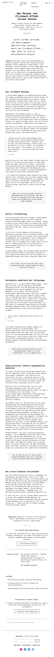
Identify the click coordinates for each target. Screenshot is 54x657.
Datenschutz (27, 645)
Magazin (17, 622)
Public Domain (35, 520)
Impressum (17, 645)
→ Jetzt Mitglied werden (27, 543)
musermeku (23, 2)
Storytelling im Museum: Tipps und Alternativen (25, 579)
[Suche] (37, 640)
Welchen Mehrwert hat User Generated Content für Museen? (28, 588)
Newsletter (36, 645)
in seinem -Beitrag (31, 308)
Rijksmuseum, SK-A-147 (21, 520)
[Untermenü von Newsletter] (39, 6)
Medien (21, 622)
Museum (25, 622)
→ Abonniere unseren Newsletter (27, 611)
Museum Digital (31, 622)
